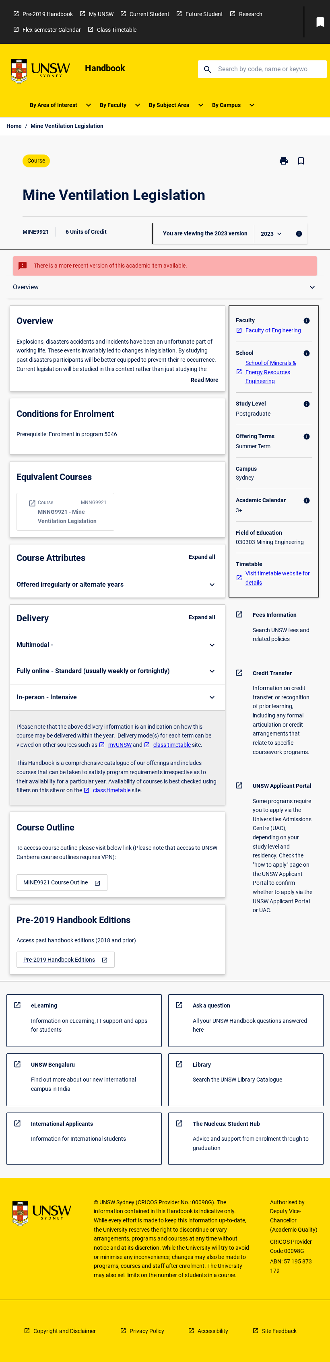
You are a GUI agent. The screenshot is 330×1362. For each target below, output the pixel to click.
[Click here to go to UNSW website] (40, 73)
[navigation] (61, 882)
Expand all (202, 557)
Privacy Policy (147, 1331)
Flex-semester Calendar (52, 30)
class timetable (172, 745)
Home (14, 126)
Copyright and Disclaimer (64, 1331)
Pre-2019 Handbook (48, 14)
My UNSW (101, 14)
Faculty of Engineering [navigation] (273, 330)
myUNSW (120, 745)
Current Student (149, 14)
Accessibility (213, 1331)
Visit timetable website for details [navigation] (277, 578)
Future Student (204, 14)
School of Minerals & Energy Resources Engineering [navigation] (270, 372)
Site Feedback (279, 1331)
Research (250, 14)
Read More (205, 381)
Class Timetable (116, 30)
